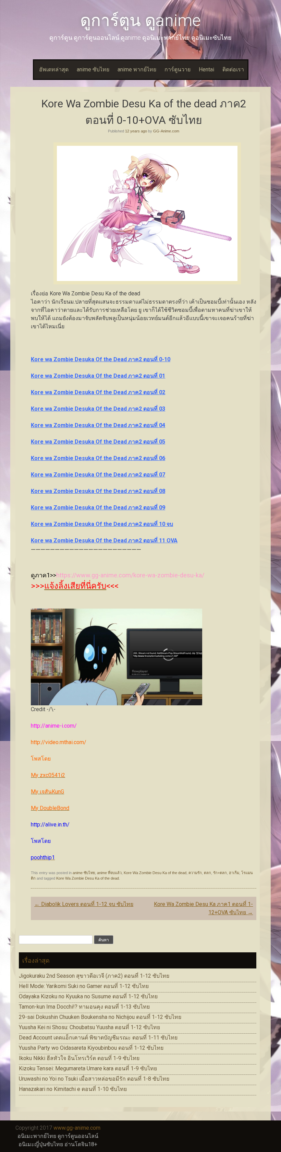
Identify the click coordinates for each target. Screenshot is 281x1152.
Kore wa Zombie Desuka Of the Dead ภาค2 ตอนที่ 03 (98, 408)
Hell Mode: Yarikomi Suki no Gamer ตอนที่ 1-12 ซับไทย (84, 986)
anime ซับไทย (93, 69)
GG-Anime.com (166, 131)
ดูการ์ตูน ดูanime (140, 20)
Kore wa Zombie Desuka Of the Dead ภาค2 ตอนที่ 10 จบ (102, 524)
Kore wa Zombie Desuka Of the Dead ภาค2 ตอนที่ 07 (98, 474)
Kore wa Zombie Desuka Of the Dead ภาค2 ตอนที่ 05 (98, 441)
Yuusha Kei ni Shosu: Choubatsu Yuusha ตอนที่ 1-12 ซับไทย (89, 1027)
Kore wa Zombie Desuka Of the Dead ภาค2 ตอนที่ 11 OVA (104, 540)
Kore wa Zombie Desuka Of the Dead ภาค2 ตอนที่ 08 (98, 491)
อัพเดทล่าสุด (54, 69)
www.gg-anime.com (76, 1128)
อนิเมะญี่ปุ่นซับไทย (41, 1144)
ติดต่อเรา (233, 69)
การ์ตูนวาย (177, 69)
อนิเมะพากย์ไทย (36, 1136)
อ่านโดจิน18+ (80, 1144)
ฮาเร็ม (234, 873)
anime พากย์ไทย (137, 69)
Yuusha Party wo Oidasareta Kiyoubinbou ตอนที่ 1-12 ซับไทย (91, 1048)
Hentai (206, 69)
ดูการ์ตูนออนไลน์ (78, 1136)
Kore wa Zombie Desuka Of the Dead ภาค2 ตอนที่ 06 (98, 458)
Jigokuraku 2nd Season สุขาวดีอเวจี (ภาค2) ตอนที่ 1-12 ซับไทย (94, 976)
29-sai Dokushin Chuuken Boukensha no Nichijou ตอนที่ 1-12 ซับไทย (100, 1017)
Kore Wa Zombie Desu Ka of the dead (155, 873)
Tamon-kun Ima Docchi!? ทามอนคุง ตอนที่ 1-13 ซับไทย (84, 1006)
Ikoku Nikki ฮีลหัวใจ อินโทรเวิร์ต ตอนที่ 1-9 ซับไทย (79, 1058)
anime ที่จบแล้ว (109, 873)
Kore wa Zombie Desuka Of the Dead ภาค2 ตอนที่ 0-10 (100, 359)
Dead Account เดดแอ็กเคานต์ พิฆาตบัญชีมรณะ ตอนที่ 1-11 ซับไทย (98, 1037)
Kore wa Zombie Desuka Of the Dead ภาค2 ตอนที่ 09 (98, 507)
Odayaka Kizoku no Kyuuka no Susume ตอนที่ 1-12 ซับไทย (88, 996)
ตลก (207, 873)
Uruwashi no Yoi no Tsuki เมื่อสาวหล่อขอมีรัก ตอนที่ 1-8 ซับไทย (94, 1078)
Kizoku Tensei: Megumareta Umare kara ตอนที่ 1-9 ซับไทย (88, 1068)
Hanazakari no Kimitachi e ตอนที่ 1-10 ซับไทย (73, 1089)
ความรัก (195, 873)
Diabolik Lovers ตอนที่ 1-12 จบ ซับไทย (83, 904)
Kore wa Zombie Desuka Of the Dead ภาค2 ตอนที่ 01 (98, 376)
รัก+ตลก (220, 873)
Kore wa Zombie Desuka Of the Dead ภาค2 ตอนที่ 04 (98, 425)
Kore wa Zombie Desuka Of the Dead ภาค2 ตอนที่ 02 (98, 392)
